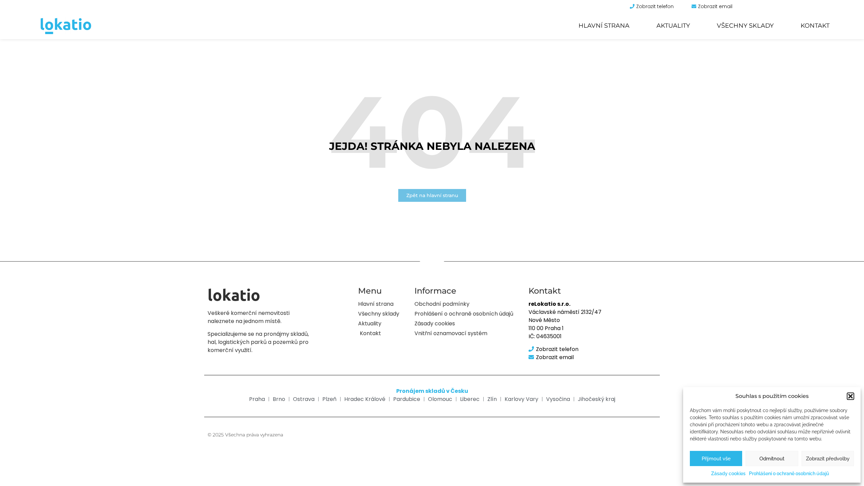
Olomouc (440, 399)
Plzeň (329, 399)
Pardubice (406, 399)
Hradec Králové (364, 399)
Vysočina (558, 399)
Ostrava (304, 399)
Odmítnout (771, 459)
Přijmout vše (716, 459)
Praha (257, 399)
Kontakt (815, 25)
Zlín (492, 399)
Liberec (470, 399)
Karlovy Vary (521, 399)
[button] (850, 396)
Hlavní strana (603, 25)
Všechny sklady (745, 25)
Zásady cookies (728, 473)
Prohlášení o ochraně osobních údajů (789, 473)
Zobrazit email (715, 6)
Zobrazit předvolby (827, 459)
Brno (279, 399)
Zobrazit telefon (655, 6)
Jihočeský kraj (596, 399)
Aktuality (673, 25)
